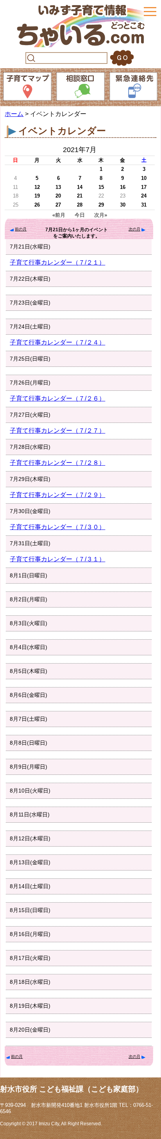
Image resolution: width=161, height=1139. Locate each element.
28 (79, 205)
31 (144, 205)
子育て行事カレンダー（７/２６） (57, 398)
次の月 (134, 229)
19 (37, 196)
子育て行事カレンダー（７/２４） (57, 342)
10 (144, 178)
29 (101, 205)
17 (144, 187)
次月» (100, 215)
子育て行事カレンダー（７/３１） (57, 559)
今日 (80, 215)
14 (79, 187)
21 (79, 196)
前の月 (21, 229)
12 (37, 187)
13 (58, 187)
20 (58, 196)
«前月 (58, 215)
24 (144, 196)
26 (37, 205)
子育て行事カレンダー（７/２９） (57, 495)
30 (122, 205)
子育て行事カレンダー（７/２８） (57, 462)
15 (101, 187)
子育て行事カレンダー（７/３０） (57, 527)
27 (58, 205)
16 (122, 187)
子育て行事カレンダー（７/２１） (57, 262)
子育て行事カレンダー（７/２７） (57, 430)
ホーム (14, 114)
